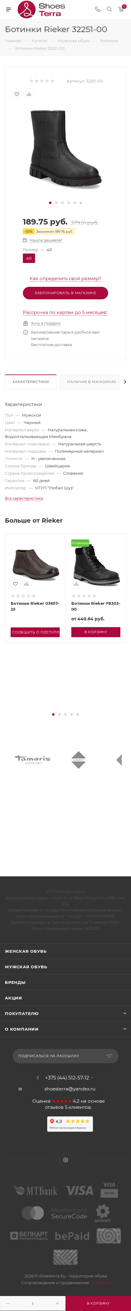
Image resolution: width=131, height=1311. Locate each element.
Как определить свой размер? (65, 278)
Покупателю (22, 1013)
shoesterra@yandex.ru (69, 1089)
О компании (22, 1029)
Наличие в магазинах (91, 382)
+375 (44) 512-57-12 (67, 1077)
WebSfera (100, 1282)
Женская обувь (25, 951)
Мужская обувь (26, 966)
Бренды (15, 982)
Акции (13, 997)
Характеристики (30, 382)
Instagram (65, 1160)
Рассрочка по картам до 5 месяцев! (65, 312)
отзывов (54, 1107)
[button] (50, 203)
